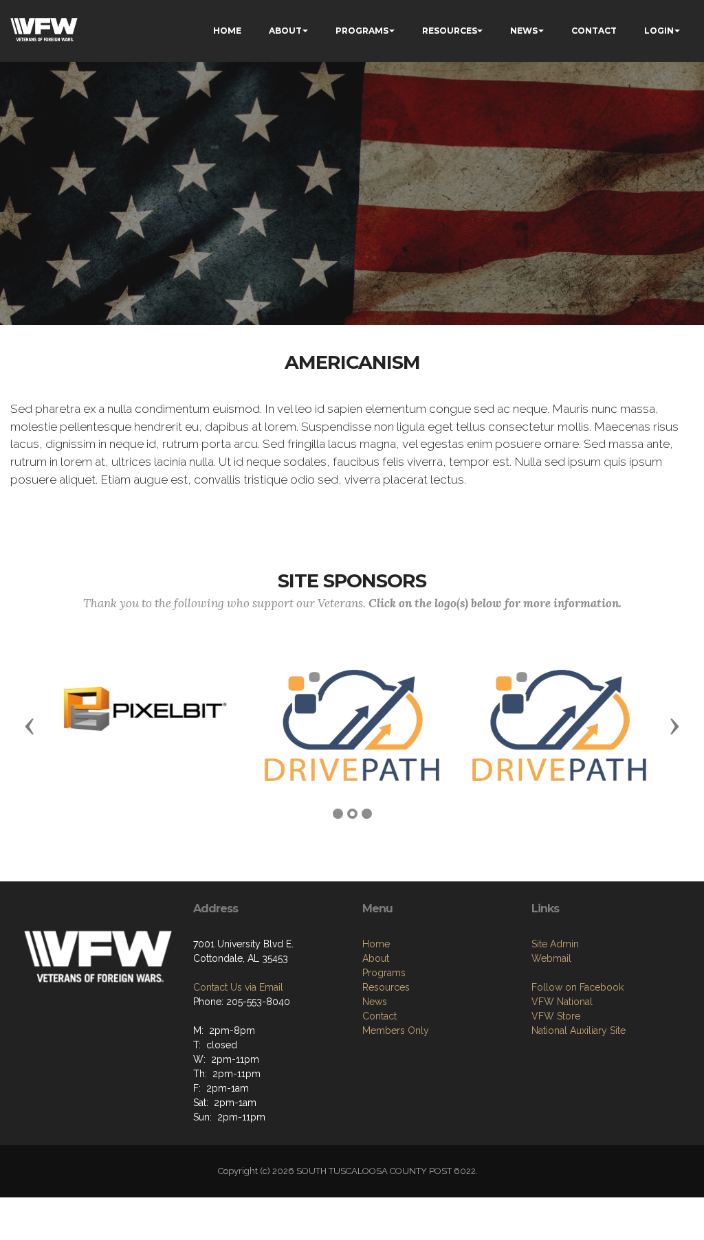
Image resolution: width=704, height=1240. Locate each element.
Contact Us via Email (238, 987)
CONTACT (594, 30)
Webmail (551, 958)
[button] (30, 725)
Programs (384, 972)
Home (376, 943)
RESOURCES (449, 30)
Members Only (395, 1030)
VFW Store (555, 1016)
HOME (227, 30)
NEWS (524, 30)
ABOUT (285, 30)
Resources (386, 987)
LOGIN (659, 30)
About (375, 958)
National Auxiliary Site (578, 1030)
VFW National (562, 1001)
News (374, 1001)
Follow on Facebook (577, 987)
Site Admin (555, 943)
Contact (379, 1016)
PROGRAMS (362, 30)
